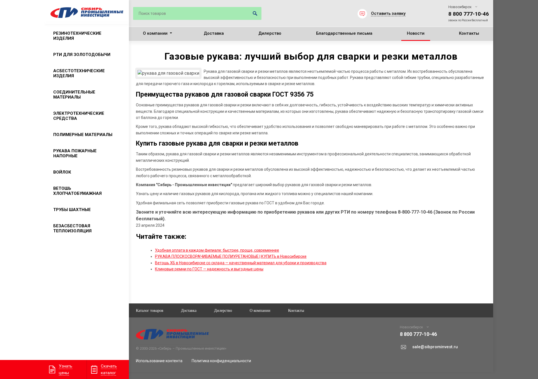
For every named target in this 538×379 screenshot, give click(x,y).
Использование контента (159, 361)
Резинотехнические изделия (77, 36)
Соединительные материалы (74, 95)
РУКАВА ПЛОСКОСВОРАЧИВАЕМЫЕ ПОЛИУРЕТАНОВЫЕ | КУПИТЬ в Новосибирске (231, 256)
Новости (416, 33)
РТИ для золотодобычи (81, 54)
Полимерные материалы (82, 134)
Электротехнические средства (78, 116)
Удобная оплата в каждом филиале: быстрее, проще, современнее (217, 250)
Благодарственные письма (344, 33)
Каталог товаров (149, 310)
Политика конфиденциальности (221, 361)
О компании (155, 33)
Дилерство (269, 33)
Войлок (62, 172)
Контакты (469, 33)
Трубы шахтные (72, 209)
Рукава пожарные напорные (75, 153)
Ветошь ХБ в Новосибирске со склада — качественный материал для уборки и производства (240, 263)
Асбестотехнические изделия (79, 73)
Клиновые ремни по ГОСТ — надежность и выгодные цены (209, 269)
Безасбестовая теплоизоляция (72, 228)
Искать (255, 13)
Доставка (214, 33)
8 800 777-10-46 (468, 14)
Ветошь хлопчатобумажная (77, 191)
